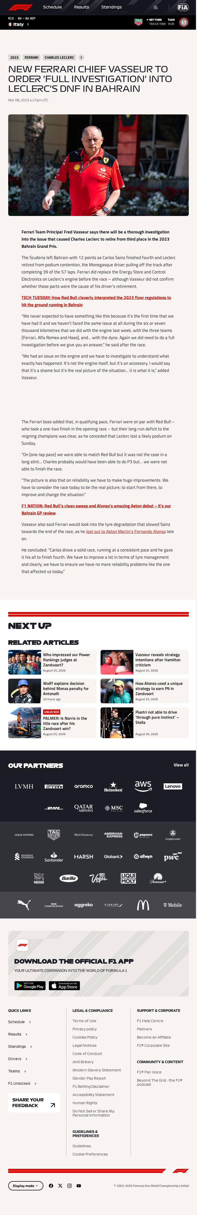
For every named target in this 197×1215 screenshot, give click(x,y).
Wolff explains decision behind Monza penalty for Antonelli (66, 688)
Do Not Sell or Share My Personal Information (93, 1113)
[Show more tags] (81, 57)
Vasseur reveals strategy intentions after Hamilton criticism (158, 659)
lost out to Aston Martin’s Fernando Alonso (126, 531)
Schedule (52, 7)
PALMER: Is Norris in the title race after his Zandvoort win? (65, 723)
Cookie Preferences (90, 1154)
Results (81, 7)
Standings (111, 7)
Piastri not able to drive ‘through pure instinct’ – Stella (157, 717)
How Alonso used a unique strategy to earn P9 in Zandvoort (159, 688)
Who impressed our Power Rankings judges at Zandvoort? (66, 659)
